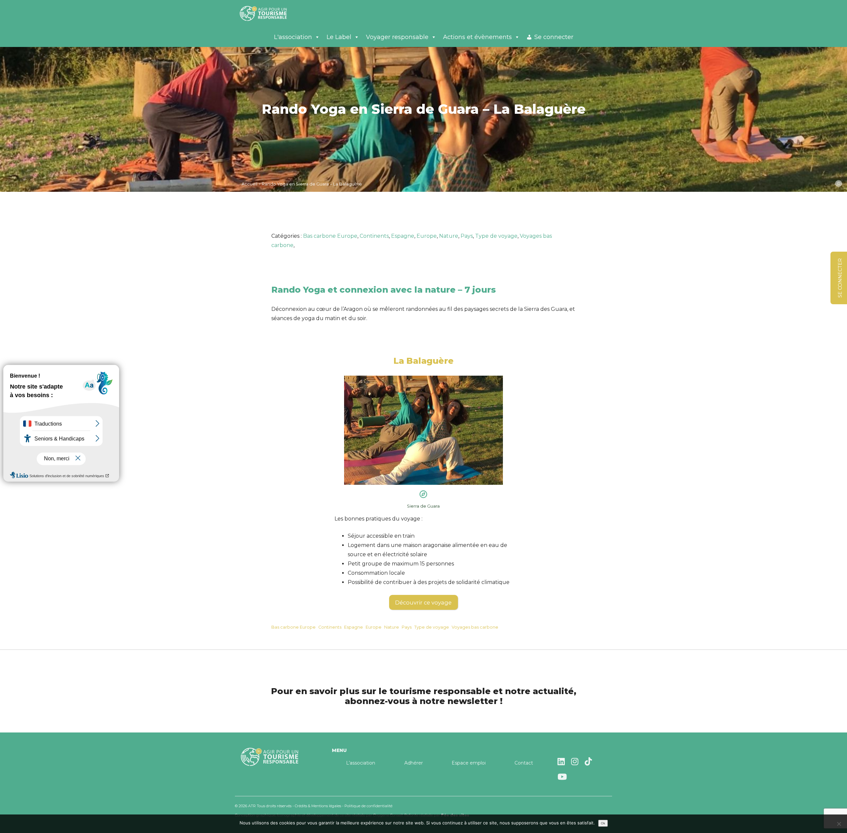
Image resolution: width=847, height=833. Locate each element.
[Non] (838, 823)
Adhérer (413, 763)
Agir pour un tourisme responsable (271, 13)
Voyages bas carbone (475, 627)
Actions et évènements (477, 37)
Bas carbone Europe (330, 236)
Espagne (402, 236)
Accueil (249, 184)
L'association (293, 37)
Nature (448, 236)
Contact (523, 763)
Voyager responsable (397, 37)
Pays (467, 236)
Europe (427, 236)
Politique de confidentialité (368, 806)
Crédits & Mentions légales (318, 806)
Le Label (339, 37)
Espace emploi (469, 763)
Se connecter (553, 37)
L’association (360, 763)
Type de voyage (496, 236)
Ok (603, 823)
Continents (374, 236)
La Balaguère (423, 360)
